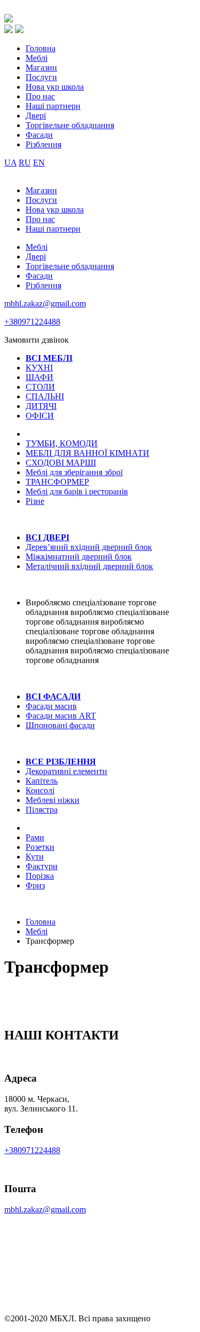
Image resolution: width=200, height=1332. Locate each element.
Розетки (40, 847)
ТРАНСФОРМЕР (57, 481)
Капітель (42, 780)
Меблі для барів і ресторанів (77, 491)
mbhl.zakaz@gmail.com (45, 303)
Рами (35, 837)
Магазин (41, 67)
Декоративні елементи (66, 771)
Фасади (39, 134)
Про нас (40, 96)
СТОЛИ (40, 386)
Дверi (36, 115)
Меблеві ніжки (52, 800)
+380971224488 (32, 321)
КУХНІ (39, 367)
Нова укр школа (55, 86)
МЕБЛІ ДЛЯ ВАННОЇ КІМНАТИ (87, 453)
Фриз (35, 885)
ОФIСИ (40, 415)
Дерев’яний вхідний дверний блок (89, 546)
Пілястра (42, 809)
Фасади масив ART (61, 715)
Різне (35, 501)
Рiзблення (43, 144)
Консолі (40, 790)
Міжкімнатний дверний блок (79, 556)
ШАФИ (39, 377)
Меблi (36, 57)
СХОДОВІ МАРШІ (61, 462)
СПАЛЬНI (45, 396)
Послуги (41, 77)
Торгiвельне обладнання (70, 125)
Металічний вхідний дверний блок (89, 566)
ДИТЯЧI (41, 406)
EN (39, 162)
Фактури (42, 866)
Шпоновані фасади (60, 725)
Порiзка (40, 875)
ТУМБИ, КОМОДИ (62, 443)
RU (25, 162)
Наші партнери (53, 106)
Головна (40, 48)
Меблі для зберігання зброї (74, 472)
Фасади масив (51, 706)
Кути (35, 856)
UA (10, 162)
